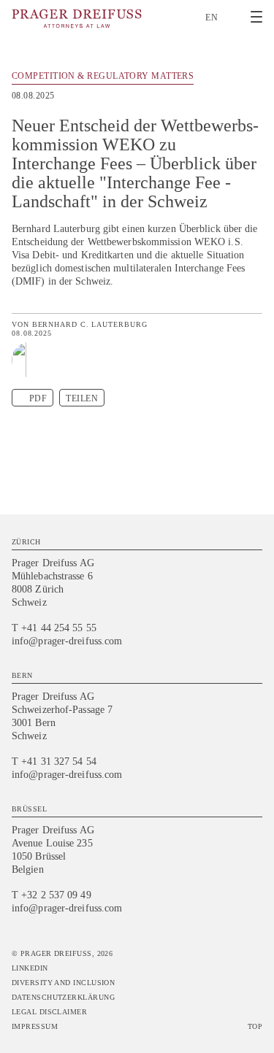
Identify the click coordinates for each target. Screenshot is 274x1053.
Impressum (35, 1026)
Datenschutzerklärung (63, 997)
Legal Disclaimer (49, 1012)
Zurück (253, 78)
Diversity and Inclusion (63, 983)
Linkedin (30, 968)
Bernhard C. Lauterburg (90, 324)
